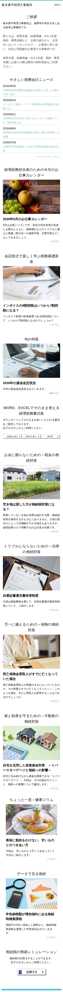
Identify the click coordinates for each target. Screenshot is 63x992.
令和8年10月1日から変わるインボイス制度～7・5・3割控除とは (31, 120)
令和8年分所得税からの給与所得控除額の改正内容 (31, 148)
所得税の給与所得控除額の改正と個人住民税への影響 (31, 134)
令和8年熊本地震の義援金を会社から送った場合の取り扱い (31, 92)
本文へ (56, 393)
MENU (57, 5)
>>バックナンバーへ (48, 156)
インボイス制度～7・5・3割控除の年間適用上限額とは (31, 106)
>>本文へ (54, 241)
